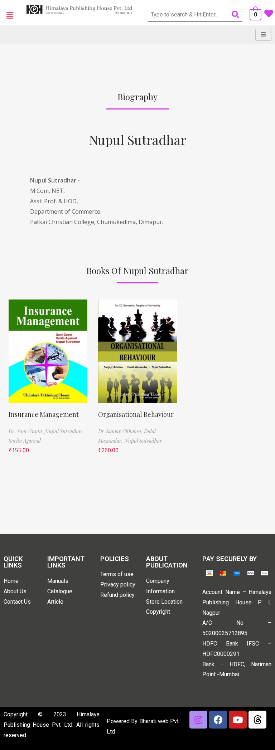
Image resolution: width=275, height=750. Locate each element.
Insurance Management (44, 414)
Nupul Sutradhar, (64, 431)
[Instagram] (198, 720)
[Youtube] (238, 720)
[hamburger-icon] (263, 35)
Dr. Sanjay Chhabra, (121, 431)
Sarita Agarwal (25, 440)
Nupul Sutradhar (137, 139)
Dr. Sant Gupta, (27, 431)
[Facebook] (218, 720)
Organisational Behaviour (136, 414)
